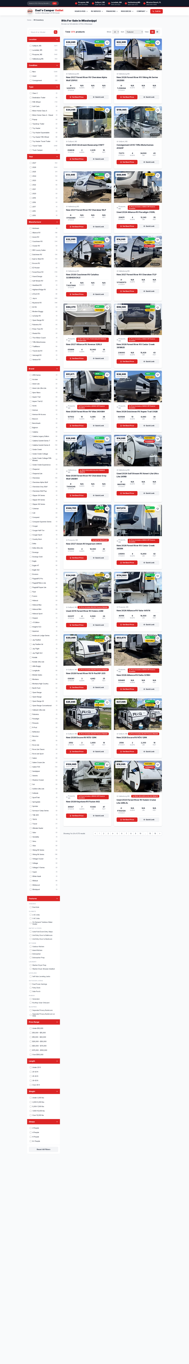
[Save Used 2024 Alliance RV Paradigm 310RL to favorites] (157, 175)
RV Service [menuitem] (96, 11)
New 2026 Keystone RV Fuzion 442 (83, 801)
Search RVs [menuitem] (80, 11)
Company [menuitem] (141, 11)
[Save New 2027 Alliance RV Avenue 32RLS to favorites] (107, 307)
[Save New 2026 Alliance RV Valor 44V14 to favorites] (157, 576)
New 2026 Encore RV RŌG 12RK (81, 737)
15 (150, 833)
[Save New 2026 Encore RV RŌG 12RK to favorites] (107, 702)
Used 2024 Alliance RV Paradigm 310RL (136, 212)
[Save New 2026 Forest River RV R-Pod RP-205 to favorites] (107, 638)
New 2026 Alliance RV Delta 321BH (133, 675)
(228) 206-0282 (100, 4)
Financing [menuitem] (111, 11)
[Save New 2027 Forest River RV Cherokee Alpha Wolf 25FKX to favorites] (107, 42)
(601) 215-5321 (115, 4)
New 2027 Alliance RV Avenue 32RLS (84, 344)
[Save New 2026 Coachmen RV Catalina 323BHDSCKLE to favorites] (107, 240)
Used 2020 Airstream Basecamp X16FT (85, 145)
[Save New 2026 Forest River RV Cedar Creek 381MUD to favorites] (157, 307)
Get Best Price (77, 97)
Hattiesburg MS (134, 2)
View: (147, 32)
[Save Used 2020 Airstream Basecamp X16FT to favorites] (107, 110)
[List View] (157, 32)
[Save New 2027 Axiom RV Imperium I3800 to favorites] (107, 508)
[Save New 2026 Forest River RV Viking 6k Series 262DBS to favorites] (157, 42)
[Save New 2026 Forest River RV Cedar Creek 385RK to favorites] (157, 508)
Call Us (158, 11)
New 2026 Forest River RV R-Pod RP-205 (85, 673)
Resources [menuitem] (126, 11)
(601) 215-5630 (83, 4)
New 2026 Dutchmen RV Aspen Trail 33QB (137, 411)
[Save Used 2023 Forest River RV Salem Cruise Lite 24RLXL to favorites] (157, 764)
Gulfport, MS (100, 2)
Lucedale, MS (116, 2)
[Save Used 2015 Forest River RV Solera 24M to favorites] (107, 576)
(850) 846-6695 (151, 4)
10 (140, 833)
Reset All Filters (43, 1149)
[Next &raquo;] (160, 833)
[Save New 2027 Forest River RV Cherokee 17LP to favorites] (157, 240)
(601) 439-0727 (133, 4)
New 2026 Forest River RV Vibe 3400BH (85, 411)
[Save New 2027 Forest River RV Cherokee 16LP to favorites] (107, 175)
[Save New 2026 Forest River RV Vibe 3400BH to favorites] (107, 374)
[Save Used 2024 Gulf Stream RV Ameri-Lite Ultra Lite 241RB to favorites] (157, 439)
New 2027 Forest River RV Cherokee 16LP (86, 210)
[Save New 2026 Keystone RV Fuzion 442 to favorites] (107, 764)
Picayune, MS (83, 2)
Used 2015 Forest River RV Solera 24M (84, 611)
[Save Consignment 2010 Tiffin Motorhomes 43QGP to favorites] (157, 110)
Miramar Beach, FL (153, 2)
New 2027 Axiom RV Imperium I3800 (84, 544)
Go (54, 3)
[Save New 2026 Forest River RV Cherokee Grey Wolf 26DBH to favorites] (107, 439)
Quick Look (99, 97)
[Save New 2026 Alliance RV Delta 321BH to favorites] (157, 638)
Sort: (122, 32)
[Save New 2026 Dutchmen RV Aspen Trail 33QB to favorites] (157, 374)
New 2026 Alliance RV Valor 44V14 (133, 610)
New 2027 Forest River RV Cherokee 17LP (136, 274)
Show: (109, 32)
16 (155, 833)
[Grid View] (152, 32)
